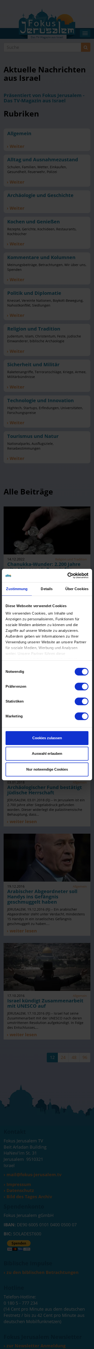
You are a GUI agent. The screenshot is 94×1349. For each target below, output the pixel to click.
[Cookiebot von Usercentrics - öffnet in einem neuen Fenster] (67, 575)
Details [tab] (47, 589)
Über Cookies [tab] (76, 589)
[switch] (81, 686)
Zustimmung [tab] (16, 589)
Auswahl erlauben (47, 753)
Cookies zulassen (47, 738)
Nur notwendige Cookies (47, 769)
